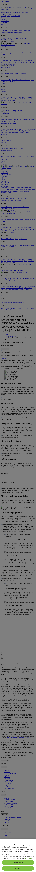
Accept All (18, 868)
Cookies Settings (18, 862)
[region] (18, 855)
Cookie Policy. (29, 858)
